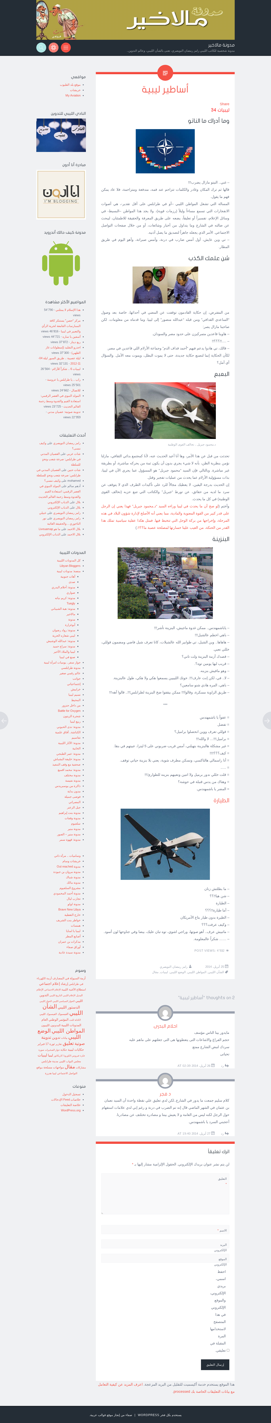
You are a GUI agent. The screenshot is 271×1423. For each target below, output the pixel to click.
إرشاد (64, 983)
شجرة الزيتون (72, 716)
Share (224, 104)
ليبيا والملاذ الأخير (64, 651)
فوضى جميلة (72, 796)
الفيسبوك (63, 1013)
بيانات (64, 1037)
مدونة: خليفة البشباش (67, 759)
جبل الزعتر (74, 807)
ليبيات (164, 972)
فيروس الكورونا (71, 1055)
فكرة (82, 1055)
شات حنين (74, 470)
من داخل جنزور (71, 705)
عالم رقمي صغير (70, 673)
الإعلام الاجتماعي (52, 989)
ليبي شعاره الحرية (63, 635)
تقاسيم (76, 737)
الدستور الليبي (69, 1007)
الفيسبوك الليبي (48, 1014)
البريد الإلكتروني (220, 1250)
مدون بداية (74, 791)
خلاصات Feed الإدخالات (66, 1099)
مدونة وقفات (73, 818)
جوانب (77, 678)
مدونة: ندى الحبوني (69, 727)
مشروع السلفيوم (70, 888)
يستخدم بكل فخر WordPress (160, 1415)
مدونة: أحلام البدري (63, 587)
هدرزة (48, 1073)
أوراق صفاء (73, 947)
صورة (41, 1050)
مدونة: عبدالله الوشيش (60, 641)
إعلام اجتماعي (49, 984)
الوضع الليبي (178, 972)
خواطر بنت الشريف (68, 920)
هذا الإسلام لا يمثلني (68, 309)
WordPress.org (71, 1110)
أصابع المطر (73, 936)
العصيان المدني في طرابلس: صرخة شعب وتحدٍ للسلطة (60, 459)
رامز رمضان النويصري (173, 966)
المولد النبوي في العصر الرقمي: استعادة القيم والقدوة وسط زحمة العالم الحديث (60, 401)
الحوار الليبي (45, 1001)
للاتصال (76, 390)
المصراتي (75, 802)
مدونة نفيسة (73, 780)
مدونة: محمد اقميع (69, 769)
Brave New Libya (69, 909)
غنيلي (42, 513)
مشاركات (81, 1067)
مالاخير (70, 614)
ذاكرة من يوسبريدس (68, 786)
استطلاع (81, 989)
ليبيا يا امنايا (73, 931)
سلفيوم (76, 823)
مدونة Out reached (69, 866)
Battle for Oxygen (69, 710)
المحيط (76, 700)
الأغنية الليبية (69, 989)
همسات (76, 925)
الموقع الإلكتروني (220, 1261)
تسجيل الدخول (71, 1094)
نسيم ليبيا (74, 694)
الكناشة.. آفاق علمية (68, 732)
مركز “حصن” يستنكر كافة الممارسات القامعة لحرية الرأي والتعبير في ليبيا (61, 326)
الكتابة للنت (75, 1019)
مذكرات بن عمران (69, 941)
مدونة (71, 619)
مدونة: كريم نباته (65, 598)
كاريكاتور (58, 1055)
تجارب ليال (74, 898)
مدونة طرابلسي (71, 667)
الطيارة (221, 800)
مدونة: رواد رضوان (63, 630)
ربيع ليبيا (75, 721)
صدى (72, 582)
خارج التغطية (72, 914)
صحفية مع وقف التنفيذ (66, 764)
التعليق (222, 1181)
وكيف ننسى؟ (52, 480)
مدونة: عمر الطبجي (68, 753)
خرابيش (76, 689)
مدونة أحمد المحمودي (67, 893)
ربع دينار (75, 342)
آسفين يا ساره (71, 336)
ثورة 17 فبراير (46, 1044)
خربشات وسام (71, 861)
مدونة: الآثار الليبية (69, 743)
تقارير (59, 1044)
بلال (78, 502)
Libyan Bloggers (70, 565)
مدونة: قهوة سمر (70, 839)
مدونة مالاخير (221, 45)
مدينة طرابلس (49, 1061)
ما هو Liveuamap (49, 529)
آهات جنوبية (68, 576)
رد (222, 1065)
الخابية (76, 748)
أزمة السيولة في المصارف (69, 978)
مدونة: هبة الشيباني (63, 608)
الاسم (222, 1230)
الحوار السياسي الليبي (64, 1001)
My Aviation (73, 95)
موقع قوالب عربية (101, 1415)
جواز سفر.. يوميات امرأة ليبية (62, 662)
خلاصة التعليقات (71, 1105)
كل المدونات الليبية (69, 560)
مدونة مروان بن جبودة (67, 871)
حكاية (64, 1049)
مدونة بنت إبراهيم (70, 812)
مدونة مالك (74, 882)
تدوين (56, 1037)
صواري (70, 592)
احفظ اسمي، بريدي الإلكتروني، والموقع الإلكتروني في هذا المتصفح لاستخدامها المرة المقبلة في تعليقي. (218, 1311)
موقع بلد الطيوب (70, 84)
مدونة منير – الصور (69, 834)
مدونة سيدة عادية (70, 952)
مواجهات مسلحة (53, 1067)
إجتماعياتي (74, 684)
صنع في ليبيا (67, 657)
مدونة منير (74, 829)
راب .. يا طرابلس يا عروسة (64, 379)
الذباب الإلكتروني (58, 502)
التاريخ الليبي (55, 995)
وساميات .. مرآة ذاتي (67, 855)
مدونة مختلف (72, 775)
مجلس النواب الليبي (70, 1061)
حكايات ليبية (76, 1049)
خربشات (75, 90)
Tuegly (71, 603)
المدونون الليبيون (51, 1025)
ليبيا (50, 1055)
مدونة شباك (73, 877)
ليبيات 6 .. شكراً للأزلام (66, 369)
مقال (155, 972)
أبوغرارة (70, 624)
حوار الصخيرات (52, 1050)
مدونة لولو (74, 904)
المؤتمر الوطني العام (54, 1019)
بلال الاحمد (74, 529)
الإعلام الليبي (69, 995)
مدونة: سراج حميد (64, 646)
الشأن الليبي (216, 972)
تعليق (68, 1043)
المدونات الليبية (71, 1025)
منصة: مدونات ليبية (69, 571)
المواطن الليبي (196, 972)
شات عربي (74, 453)
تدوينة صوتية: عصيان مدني (64, 411)
